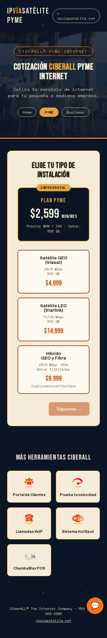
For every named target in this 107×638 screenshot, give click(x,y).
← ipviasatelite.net (76, 16)
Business (75, 112)
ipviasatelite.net (53, 620)
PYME (49, 112)
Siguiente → (69, 408)
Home (27, 112)
